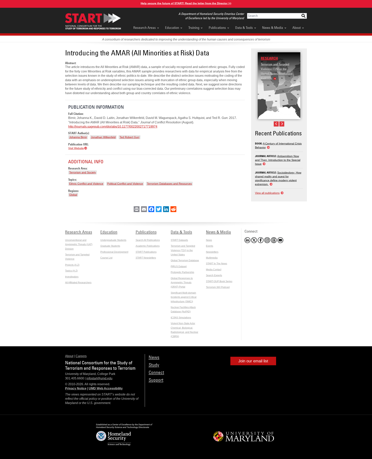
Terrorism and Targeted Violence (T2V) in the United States (183, 250)
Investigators (71, 276)
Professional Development (114, 252)
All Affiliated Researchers (78, 282)
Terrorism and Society (82, 172)
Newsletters (212, 252)
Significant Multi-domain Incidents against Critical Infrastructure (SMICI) (183, 297)
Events (209, 246)
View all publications (267, 192)
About (296, 27)
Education (172, 27)
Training (193, 27)
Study (154, 364)
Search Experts (214, 275)
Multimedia (212, 257)
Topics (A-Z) (71, 270)
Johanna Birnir (78, 137)
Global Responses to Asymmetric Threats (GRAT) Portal (182, 282)
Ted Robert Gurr (130, 137)
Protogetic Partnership (182, 272)
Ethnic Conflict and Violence (86, 183)
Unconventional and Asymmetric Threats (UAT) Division (78, 244)
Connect (156, 372)
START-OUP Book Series (219, 281)
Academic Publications (148, 246)
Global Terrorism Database (185, 260)
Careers (81, 356)
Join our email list (253, 361)
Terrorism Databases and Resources (169, 183)
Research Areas (144, 27)
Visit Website (76, 148)
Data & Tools (244, 27)
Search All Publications (148, 240)
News (209, 240)
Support (156, 379)
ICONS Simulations (181, 317)
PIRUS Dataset (179, 266)
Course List (106, 257)
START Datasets (179, 240)
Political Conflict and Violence (125, 183)
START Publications (146, 252)
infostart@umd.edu (99, 378)
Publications (217, 27)
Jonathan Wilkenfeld (103, 137)
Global (73, 194)
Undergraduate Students (113, 240)
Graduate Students (110, 246)
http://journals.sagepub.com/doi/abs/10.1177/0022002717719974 (112, 126)
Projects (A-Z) (72, 265)
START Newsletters (146, 257)
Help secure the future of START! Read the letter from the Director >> (186, 3)
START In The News (216, 263)
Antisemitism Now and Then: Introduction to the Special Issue (277, 160)
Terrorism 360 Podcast (218, 287)
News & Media (272, 27)
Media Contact (213, 269)
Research (269, 58)
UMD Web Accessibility (106, 388)
